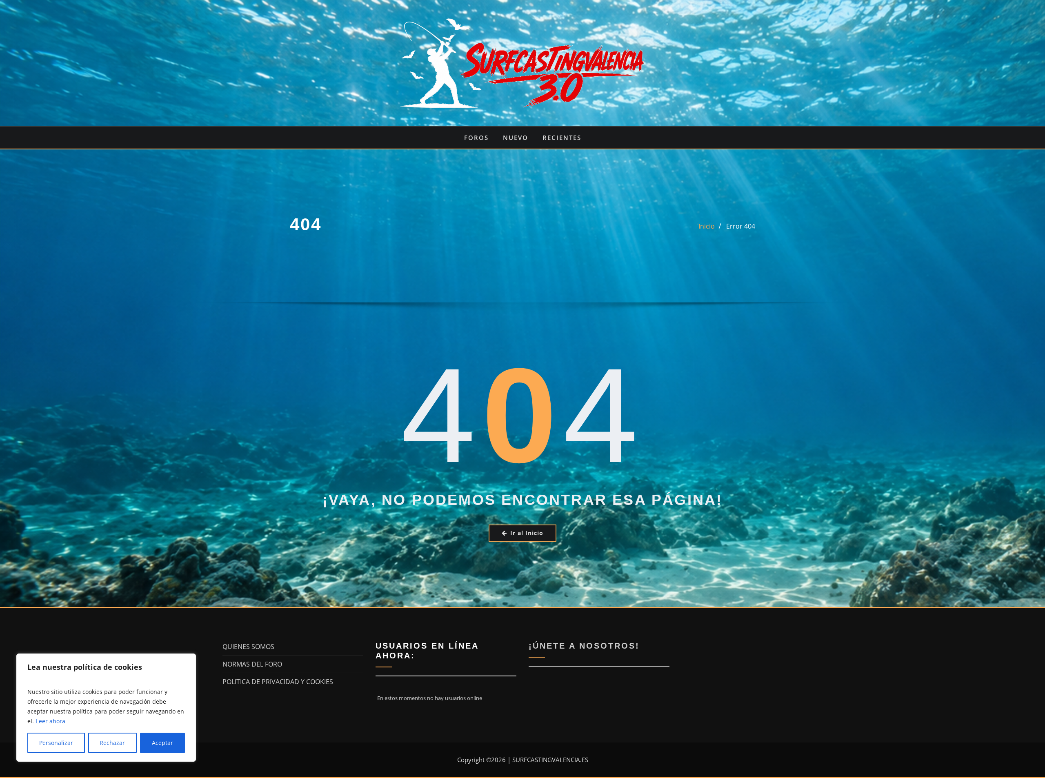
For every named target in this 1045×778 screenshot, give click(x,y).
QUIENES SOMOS (248, 646)
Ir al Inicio (526, 533)
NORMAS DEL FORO (252, 664)
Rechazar (112, 743)
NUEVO (515, 137)
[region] (106, 708)
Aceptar (162, 743)
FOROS (476, 137)
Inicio (706, 226)
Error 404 (740, 226)
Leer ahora (50, 721)
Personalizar (56, 743)
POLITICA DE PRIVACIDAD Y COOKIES (277, 681)
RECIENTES (562, 137)
